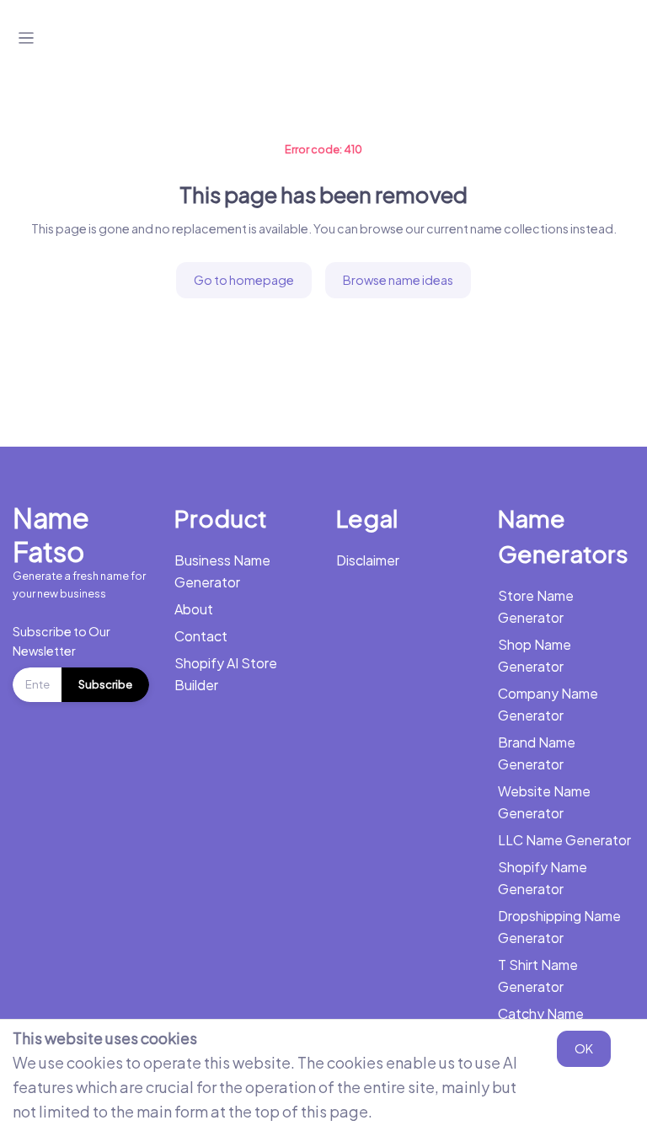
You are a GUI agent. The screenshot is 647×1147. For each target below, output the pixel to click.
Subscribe (105, 684)
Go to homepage (244, 279)
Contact (200, 636)
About (193, 609)
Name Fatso (51, 534)
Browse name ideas (398, 279)
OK (584, 1048)
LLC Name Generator (564, 840)
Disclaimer (367, 560)
